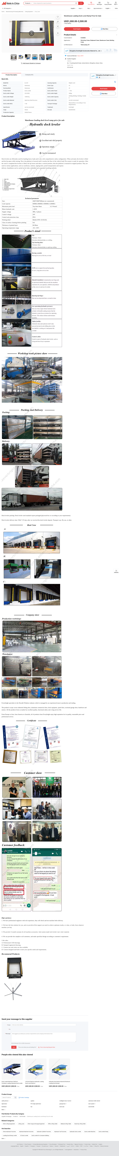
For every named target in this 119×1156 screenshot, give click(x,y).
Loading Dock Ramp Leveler (10, 1135)
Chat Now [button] (105, 29)
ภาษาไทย (86, 1146)
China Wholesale (53, 1144)
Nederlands (62, 1146)
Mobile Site (94, 1144)
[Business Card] (115, 82)
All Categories (7, 8)
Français (38, 1146)
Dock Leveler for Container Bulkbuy (40, 1135)
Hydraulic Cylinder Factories (44, 1131)
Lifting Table (37, 11)
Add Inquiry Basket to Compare (32, 63)
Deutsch (56, 1146)
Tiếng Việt (96, 1146)
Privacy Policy (83, 1149)
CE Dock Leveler (24, 1135)
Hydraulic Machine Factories (26, 1131)
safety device (5, 1101)
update (32, 1101)
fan (31, 1106)
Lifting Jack (21, 1124)
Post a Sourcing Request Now (46, 1047)
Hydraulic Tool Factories (60, 1131)
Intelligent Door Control (65, 1101)
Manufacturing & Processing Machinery (14, 11)
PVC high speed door (36, 1103)
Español (27, 1146)
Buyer (80, 8)
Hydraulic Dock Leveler (75, 1131)
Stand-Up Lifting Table (79, 1124)
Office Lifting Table (52, 1124)
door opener (91, 1103)
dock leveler (91, 1106)
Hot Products (20, 1144)
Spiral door (4, 1103)
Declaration (76, 1149)
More (3, 1138)
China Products (27, 1144)
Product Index (87, 1144)
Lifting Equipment (29, 11)
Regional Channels (79, 1144)
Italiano (51, 1146)
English (21, 1146)
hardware (4, 1106)
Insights (100, 1144)
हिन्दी (81, 1146)
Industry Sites (70, 1144)
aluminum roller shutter (94, 1101)
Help (88, 8)
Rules (116, 8)
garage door (63, 1103)
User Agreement (68, 1149)
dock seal (62, 1106)
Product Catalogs (24, 1097)
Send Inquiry (77, 29)
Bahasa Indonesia (104, 1146)
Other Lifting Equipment (9, 1124)
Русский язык (45, 1146)
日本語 (77, 1146)
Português (32, 1146)
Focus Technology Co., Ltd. (49, 1149)
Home (3, 11)
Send (14, 1047)
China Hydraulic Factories (9, 1131)
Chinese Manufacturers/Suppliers (40, 1144)
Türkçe (91, 1146)
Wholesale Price (61, 1144)
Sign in (115, 4)
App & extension (98, 8)
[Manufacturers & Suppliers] (10, 3)
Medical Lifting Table (66, 1124)
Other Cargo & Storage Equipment (36, 1124)
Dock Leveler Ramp (103, 1131)
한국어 (72, 1146)
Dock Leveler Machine (89, 1131)
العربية (68, 1146)
